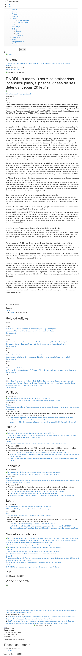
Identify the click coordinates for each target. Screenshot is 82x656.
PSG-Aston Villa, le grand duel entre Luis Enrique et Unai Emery (27, 509)
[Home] (9, 54)
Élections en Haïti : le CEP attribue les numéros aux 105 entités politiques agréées (33, 401)
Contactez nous (17, 44)
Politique (15, 14)
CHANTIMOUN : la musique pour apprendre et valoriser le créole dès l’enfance (32, 567)
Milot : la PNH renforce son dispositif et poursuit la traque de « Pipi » (29, 545)
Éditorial (14, 12)
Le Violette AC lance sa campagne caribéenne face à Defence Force (33, 524)
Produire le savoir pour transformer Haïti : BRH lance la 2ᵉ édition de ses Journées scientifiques (42, 495)
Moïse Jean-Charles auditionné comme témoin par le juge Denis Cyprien (30, 331)
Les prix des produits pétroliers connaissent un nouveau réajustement (33, 493)
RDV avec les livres (22, 20)
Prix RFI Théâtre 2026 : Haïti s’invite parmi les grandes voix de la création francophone (39, 452)
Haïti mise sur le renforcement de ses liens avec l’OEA (28, 420)
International (16, 37)
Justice (18, 31)
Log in (12, 312)
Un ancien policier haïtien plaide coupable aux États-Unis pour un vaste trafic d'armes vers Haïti (38, 357)
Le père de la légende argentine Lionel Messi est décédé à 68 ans (28, 515)
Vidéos (14, 39)
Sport (13, 25)
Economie (15, 16)
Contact (9, 651)
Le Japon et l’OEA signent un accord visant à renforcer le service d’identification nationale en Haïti (43, 422)
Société (14, 29)
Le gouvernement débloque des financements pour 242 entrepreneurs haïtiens (32, 474)
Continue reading (11, 333)
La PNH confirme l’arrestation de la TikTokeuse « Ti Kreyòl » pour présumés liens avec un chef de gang (41, 370)
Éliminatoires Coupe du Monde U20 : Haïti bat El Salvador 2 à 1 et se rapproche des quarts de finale (44, 528)
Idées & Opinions (17, 27)
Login (9, 6)
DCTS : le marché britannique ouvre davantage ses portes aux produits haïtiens (37, 491)
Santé (18, 33)
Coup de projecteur (22, 22)
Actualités (15, 10)
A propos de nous (18, 42)
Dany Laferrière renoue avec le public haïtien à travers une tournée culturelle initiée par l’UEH (37, 444)
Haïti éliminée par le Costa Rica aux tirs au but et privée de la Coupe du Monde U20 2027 (40, 526)
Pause (14, 69)
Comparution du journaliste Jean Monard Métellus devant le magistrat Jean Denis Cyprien (36, 344)
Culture (14, 18)
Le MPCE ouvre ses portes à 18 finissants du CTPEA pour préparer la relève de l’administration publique (41, 540)
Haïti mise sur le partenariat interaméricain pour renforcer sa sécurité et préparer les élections (42, 418)
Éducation (19, 35)
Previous (9, 69)
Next (18, 69)
